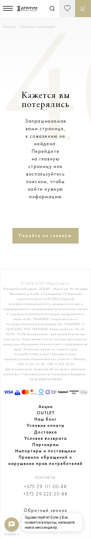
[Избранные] (67, 8)
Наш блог (45, 419)
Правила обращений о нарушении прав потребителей (45, 460)
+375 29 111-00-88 (45, 486)
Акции (45, 406)
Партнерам (45, 444)
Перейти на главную (45, 235)
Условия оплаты (45, 425)
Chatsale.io (11, 534)
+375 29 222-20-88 (45, 494)
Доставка (45, 432)
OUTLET (46, 413)
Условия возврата (45, 438)
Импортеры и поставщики (45, 451)
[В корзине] (83, 8)
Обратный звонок (45, 510)
